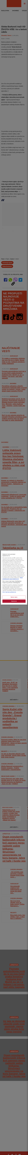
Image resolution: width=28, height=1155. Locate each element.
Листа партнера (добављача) (9, 592)
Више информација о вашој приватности (12, 578)
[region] (14, 577)
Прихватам (14, 601)
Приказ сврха (14, 597)
